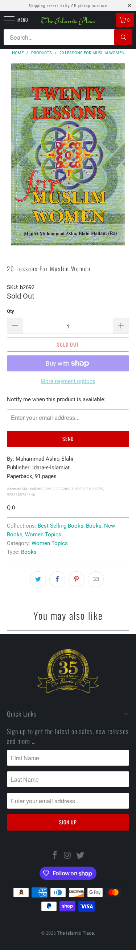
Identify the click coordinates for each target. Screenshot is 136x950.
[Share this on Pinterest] (77, 579)
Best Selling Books (60, 526)
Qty (10, 311)
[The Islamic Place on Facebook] (55, 856)
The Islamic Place (75, 933)
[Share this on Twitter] (38, 579)
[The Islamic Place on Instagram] (67, 856)
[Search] (123, 37)
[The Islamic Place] (68, 21)
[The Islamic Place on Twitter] (80, 856)
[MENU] (5, 20)
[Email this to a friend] (96, 579)
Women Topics (43, 534)
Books (94, 526)
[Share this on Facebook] (57, 579)
